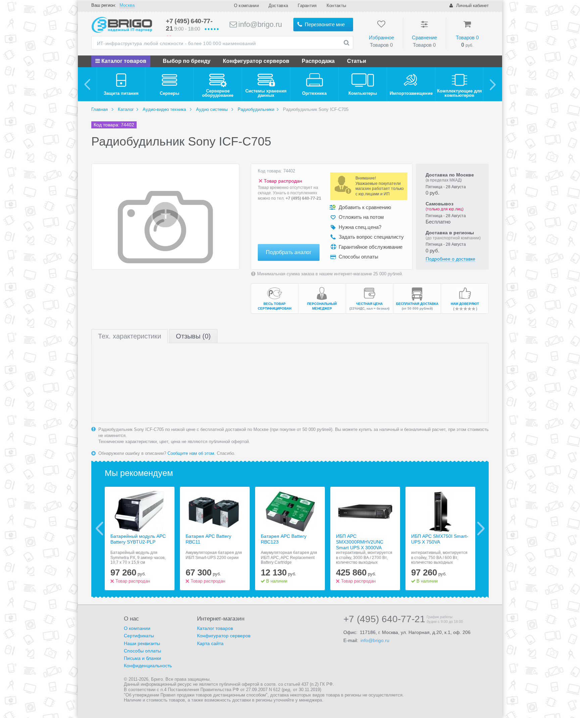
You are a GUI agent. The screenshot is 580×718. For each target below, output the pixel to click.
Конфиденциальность (148, 665)
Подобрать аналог (288, 252)
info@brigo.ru (259, 24)
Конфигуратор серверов (256, 61)
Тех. (129, 336)
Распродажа (318, 61)
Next (481, 528)
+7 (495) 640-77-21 (303, 198)
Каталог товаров (123, 61)
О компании (246, 5)
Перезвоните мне (324, 24)
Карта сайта (210, 643)
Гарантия (307, 5)
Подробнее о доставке (450, 259)
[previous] (87, 84)
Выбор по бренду (186, 61)
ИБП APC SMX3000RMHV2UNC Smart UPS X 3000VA (359, 541)
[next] (492, 84)
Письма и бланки (142, 658)
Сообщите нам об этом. (191, 453)
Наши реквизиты (142, 643)
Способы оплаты (142, 650)
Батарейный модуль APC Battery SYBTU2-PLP (138, 539)
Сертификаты (139, 635)
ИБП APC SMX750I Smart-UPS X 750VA (439, 539)
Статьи (356, 61)
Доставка (278, 5)
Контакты (336, 5)
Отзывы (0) (193, 336)
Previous (99, 528)
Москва (127, 5)
